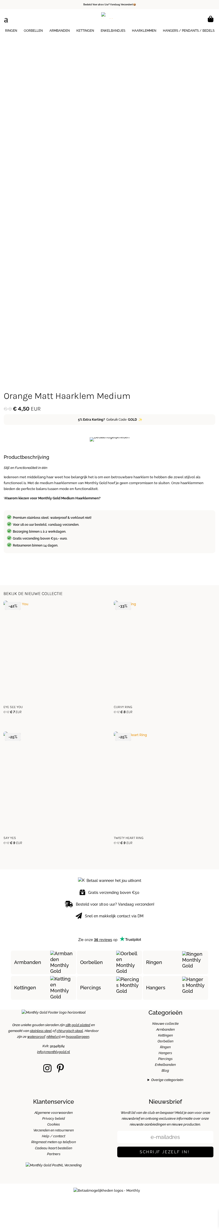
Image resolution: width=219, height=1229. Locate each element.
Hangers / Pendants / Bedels (188, 31)
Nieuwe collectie (165, 1024)
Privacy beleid (53, 1118)
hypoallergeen (77, 1037)
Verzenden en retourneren (53, 1130)
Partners (53, 1154)
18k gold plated (77, 1025)
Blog (165, 1071)
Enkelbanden (165, 1065)
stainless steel (41, 1031)
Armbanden (59, 31)
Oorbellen (33, 31)
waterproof (36, 1037)
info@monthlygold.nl (53, 1052)
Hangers (155, 987)
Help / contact (53, 1136)
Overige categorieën (167, 1080)
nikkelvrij (53, 1037)
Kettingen (85, 31)
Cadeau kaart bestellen (53, 1148)
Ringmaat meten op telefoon (53, 1142)
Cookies (53, 1124)
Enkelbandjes (113, 31)
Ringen (11, 31)
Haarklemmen (144, 31)
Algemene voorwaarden (53, 1113)
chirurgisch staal (70, 1031)
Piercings (90, 987)
